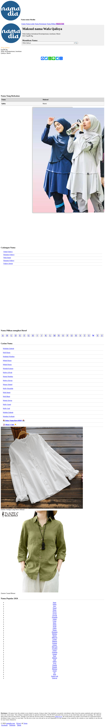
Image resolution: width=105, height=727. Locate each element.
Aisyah (54, 615)
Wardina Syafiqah (8, 416)
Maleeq (54, 658)
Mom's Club (60, 24)
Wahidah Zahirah (8, 348)
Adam (55, 619)
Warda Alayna (7, 400)
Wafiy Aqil (6, 408)
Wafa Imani (7, 257)
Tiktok (19, 725)
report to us (58, 716)
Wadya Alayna (7, 380)
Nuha (54, 625)
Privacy (18, 723)
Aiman (54, 645)
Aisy (54, 606)
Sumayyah (54, 676)
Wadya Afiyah (7, 372)
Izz (55, 672)
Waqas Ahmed (7, 384)
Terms (25, 723)
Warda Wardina (8, 376)
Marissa (54, 669)
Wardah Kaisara (8, 368)
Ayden (54, 639)
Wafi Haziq (6, 352)
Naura (55, 630)
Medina (54, 634)
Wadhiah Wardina (8, 356)
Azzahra (54, 648)
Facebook (4, 725)
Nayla (54, 612)
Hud (54, 674)
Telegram (12, 725)
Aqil (54, 660)
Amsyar (54, 678)
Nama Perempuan (40, 24)
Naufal (54, 665)
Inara (54, 623)
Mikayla (54, 637)
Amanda (54, 617)
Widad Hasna (7, 364)
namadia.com (10, 723)
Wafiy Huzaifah (8, 388)
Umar (54, 621)
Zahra (54, 628)
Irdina (54, 661)
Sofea (54, 604)
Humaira (54, 632)
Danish (54, 667)
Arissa (54, 650)
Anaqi (55, 671)
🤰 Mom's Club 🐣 (9, 425)
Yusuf (54, 608)
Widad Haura (7, 360)
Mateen (54, 641)
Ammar (54, 643)
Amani (54, 654)
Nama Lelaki (30, 24)
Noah (54, 626)
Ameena (54, 652)
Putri (54, 656)
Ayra (54, 663)
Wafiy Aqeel (7, 404)
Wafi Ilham (6, 396)
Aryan (54, 613)
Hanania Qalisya (8, 260)
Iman (54, 602)
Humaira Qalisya (8, 255)
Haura (55, 636)
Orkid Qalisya (8, 252)
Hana (54, 610)
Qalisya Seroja (8, 263)
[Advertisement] (52, 76)
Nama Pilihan (51, 24)
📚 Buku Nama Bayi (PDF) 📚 (14, 420)
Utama (23, 24)
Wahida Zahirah (8, 412)
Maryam (54, 647)
